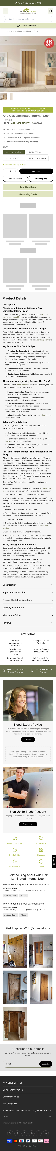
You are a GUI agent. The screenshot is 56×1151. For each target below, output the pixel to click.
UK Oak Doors (32, 1146)
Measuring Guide (28, 194)
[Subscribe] (50, 1116)
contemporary (43, 340)
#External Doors (10, 896)
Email (6, 1117)
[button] (36, 171)
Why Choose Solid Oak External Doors (23, 903)
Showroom (41, 855)
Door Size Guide (28, 187)
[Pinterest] (24, 1133)
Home (5, 31)
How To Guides (15, 855)
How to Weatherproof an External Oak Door (26, 884)
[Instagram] (32, 1133)
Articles (41, 867)
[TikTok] (39, 1133)
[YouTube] (46, 1133)
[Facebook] (17, 1133)
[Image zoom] (28, 64)
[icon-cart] (50, 11)
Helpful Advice (14, 867)
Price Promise (41, 843)
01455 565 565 (37, 111)
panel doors (22, 385)
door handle (46, 415)
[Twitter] (10, 1133)
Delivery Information (14, 843)
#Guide (23, 896)
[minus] (5, 171)
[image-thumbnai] (3, 96)
